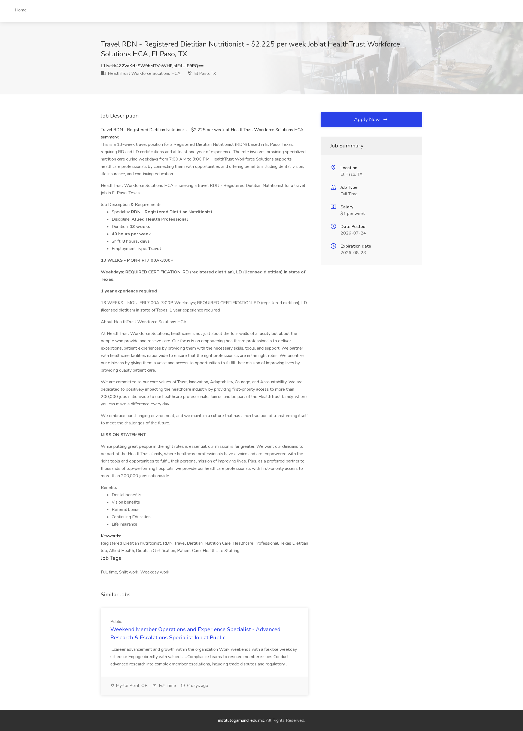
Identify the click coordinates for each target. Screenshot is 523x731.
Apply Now (367, 119)
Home (21, 10)
